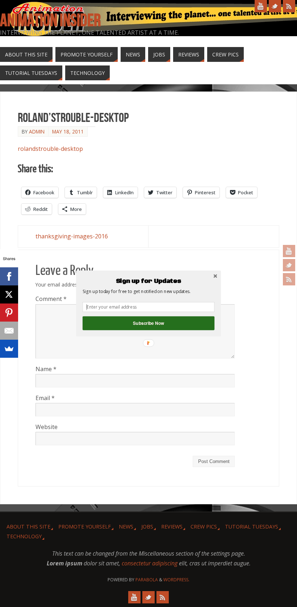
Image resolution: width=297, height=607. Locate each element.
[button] (148, 281)
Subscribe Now (148, 323)
